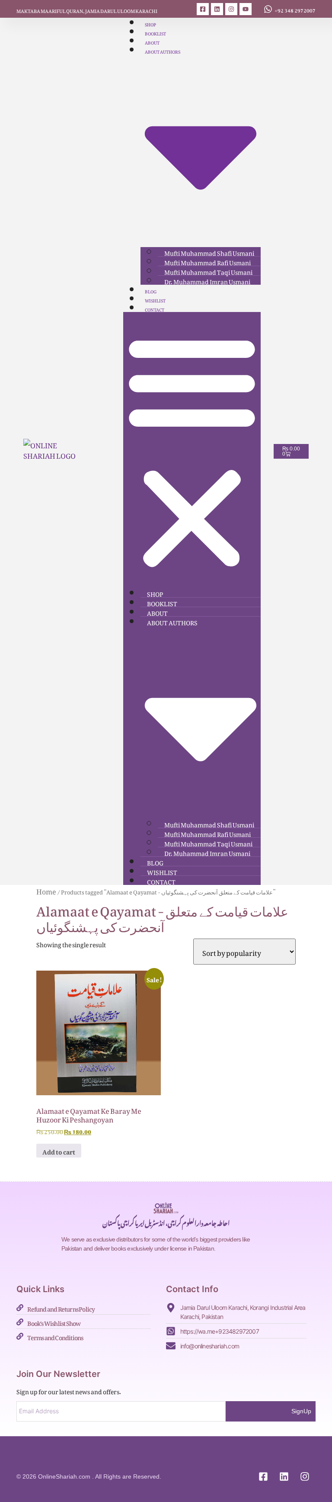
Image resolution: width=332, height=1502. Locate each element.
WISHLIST (155, 299)
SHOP (150, 23)
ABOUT (152, 41)
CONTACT (154, 308)
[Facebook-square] (203, 9)
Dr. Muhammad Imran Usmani (207, 280)
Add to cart (58, 1150)
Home (46, 890)
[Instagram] (231, 9)
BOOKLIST (155, 32)
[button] (192, 450)
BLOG (150, 290)
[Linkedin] (217, 9)
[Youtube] (245, 9)
